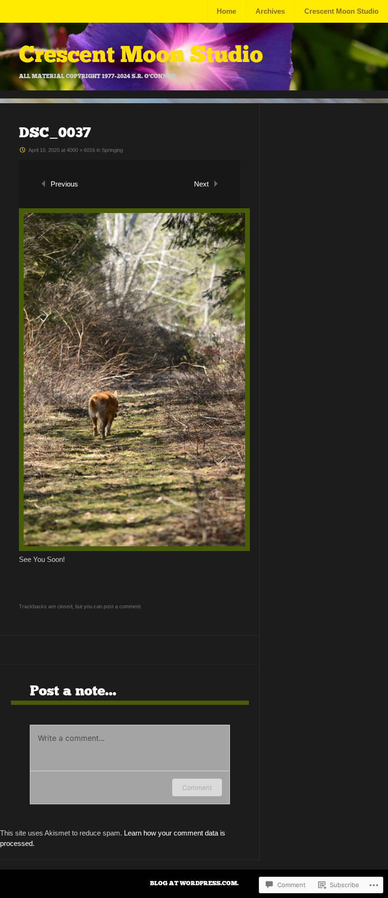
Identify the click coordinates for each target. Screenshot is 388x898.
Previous (64, 184)
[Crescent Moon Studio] (194, 88)
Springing (112, 150)
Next (201, 184)
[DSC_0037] (134, 548)
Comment (197, 787)
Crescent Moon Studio (341, 11)
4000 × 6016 (81, 150)
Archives (270, 11)
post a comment (122, 606)
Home (226, 11)
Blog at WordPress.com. (194, 883)
